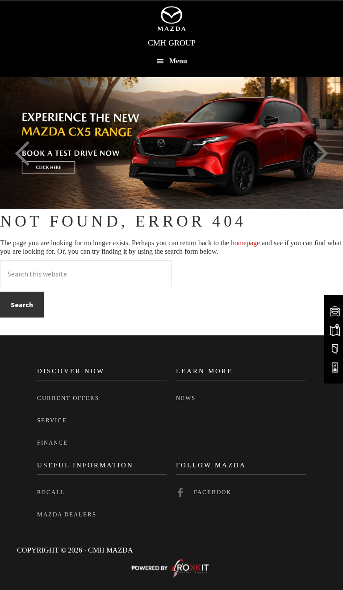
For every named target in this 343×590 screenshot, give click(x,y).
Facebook (212, 492)
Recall (51, 492)
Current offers (68, 398)
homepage (245, 243)
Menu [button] (178, 61)
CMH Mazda (171, 18)
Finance (52, 442)
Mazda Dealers (66, 514)
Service (52, 420)
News (186, 398)
